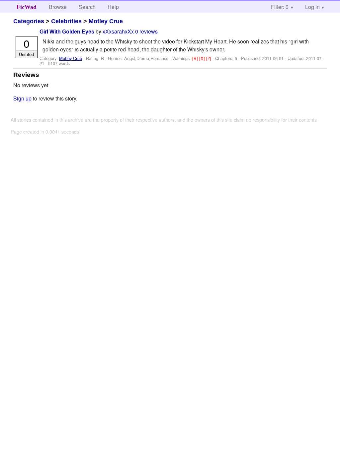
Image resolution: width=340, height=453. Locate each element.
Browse (58, 7)
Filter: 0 (280, 7)
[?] (209, 58)
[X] (202, 58)
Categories (28, 21)
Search (87, 7)
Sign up (22, 98)
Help (113, 7)
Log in (312, 7)
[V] (195, 58)
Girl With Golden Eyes (67, 31)
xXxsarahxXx (118, 31)
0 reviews (146, 31)
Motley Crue (106, 21)
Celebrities (66, 21)
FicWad (27, 7)
